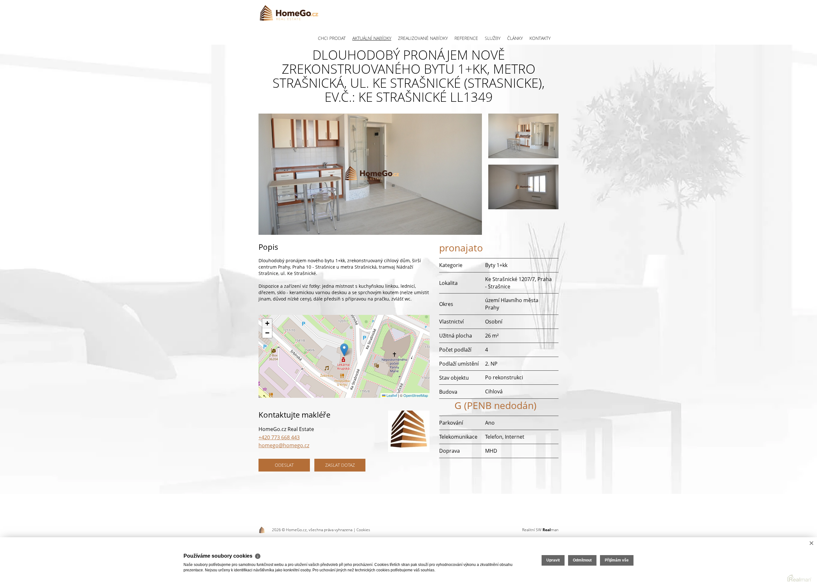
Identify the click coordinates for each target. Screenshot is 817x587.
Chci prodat (332, 38)
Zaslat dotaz (340, 465)
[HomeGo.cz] (289, 13)
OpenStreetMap (415, 395)
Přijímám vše (617, 560)
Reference (466, 38)
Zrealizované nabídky (423, 38)
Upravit (553, 560)
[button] (344, 349)
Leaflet (391, 395)
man (550, 529)
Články (515, 38)
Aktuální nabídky (371, 38)
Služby (492, 38)
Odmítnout (582, 560)
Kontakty (540, 38)
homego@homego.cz (284, 445)
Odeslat (284, 465)
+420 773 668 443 (279, 437)
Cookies (363, 529)
